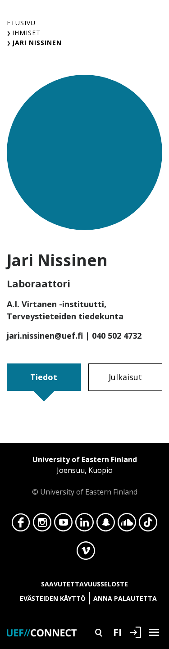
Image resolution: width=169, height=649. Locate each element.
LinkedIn (84, 524)
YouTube (63, 524)
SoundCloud (127, 524)
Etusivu (21, 22)
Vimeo (86, 553)
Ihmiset (26, 32)
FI (117, 632)
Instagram (42, 524)
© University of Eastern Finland (84, 475)
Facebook (21, 524)
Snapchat (105, 524)
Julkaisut (125, 377)
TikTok (148, 524)
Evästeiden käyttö (53, 598)
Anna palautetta (125, 598)
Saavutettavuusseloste (84, 584)
